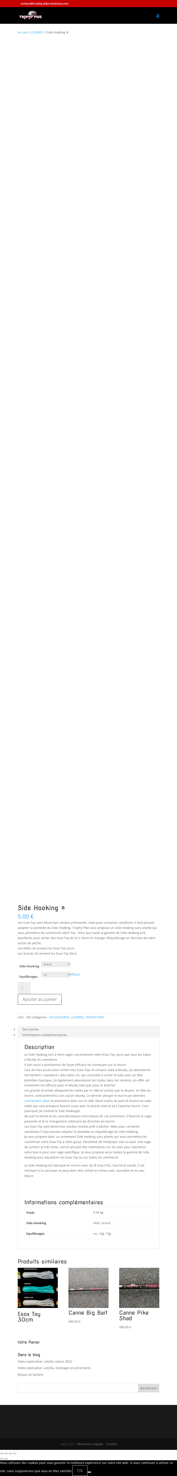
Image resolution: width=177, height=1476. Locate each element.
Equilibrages (28, 976)
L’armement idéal (36, 1101)
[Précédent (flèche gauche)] (1, 1458)
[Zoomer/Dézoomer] (1, 1453)
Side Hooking (29, 966)
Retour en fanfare (30, 1375)
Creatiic (111, 1444)
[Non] (89, 1472)
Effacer (76, 974)
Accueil (23, 32)
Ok (80, 1470)
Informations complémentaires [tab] (44, 1035)
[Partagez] (10, 1453)
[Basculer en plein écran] (6, 1453)
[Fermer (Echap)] (14, 1453)
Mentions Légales (90, 1444)
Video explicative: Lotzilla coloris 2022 (45, 1361)
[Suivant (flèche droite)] (6, 1458)
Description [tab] (30, 1029)
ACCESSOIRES (59, 1017)
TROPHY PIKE (94, 1017)
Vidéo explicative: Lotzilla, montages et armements (54, 1368)
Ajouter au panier (39, 999)
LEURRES (37, 32)
